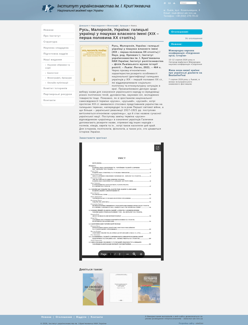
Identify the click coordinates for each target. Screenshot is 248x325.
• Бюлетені (51, 73)
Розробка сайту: (187, 323)
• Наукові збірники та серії (57, 66)
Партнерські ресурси (58, 94)
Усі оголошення (193, 38)
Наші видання (53, 59)
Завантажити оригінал (93, 137)
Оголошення (64, 317)
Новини (49, 30)
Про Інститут (52, 35)
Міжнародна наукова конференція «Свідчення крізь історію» (184, 53)
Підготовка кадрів (56, 53)
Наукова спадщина (56, 47)
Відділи (81, 317)
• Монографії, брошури (58, 78)
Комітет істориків (55, 88)
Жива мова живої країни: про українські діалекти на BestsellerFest (185, 73)
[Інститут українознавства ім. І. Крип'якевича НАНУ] (48, 8)
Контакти (50, 100)
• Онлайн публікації (56, 83)
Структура (50, 41)
